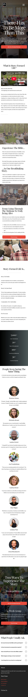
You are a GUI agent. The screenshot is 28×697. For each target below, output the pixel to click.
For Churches (4, 683)
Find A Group (14, 237)
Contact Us (3, 685)
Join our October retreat (14, 47)
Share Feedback (4, 681)
